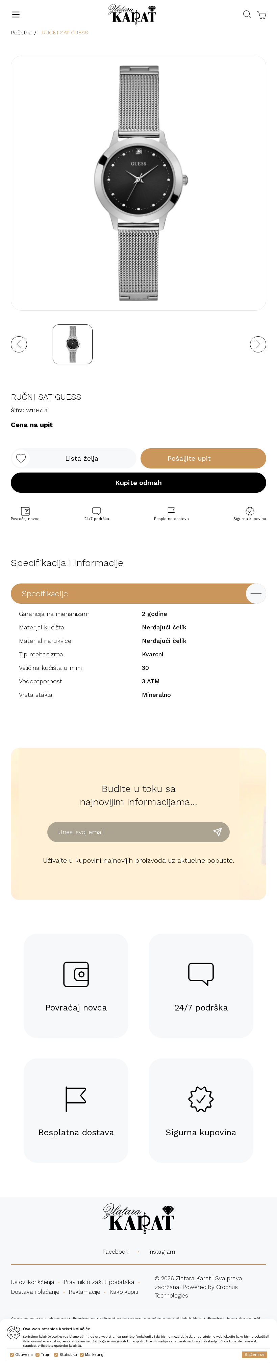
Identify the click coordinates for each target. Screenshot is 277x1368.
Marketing (94, 1354)
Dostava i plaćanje (35, 1291)
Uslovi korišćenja (32, 1282)
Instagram (161, 1251)
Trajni (46, 1354)
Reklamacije (84, 1291)
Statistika (68, 1354)
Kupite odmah (138, 483)
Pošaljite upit (189, 458)
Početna (21, 32)
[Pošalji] (217, 832)
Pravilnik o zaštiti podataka (99, 1282)
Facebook (115, 1251)
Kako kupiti (123, 1291)
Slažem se (255, 1354)
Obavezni (24, 1354)
